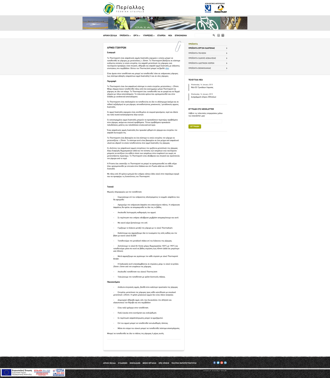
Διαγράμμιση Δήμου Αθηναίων (203, 97)
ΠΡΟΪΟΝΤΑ (124, 36)
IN (224, 362)
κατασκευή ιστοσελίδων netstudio (215, 371)
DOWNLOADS (135, 363)
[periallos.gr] (123, 14)
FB (214, 362)
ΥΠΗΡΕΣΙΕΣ (148, 36)
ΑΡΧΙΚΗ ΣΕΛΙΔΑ (109, 363)
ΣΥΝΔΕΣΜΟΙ (122, 363)
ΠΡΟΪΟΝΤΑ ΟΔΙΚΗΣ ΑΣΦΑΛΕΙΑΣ (202, 58)
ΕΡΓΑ (136, 36)
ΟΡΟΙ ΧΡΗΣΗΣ (164, 363)
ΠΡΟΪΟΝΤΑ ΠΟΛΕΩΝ (197, 53)
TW (218, 362)
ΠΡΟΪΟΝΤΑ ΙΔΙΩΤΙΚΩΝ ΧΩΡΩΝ (201, 63)
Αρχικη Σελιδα (110, 35)
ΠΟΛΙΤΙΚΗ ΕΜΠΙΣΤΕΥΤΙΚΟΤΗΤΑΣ (183, 363)
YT (221, 362)
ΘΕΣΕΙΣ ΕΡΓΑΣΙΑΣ (149, 363)
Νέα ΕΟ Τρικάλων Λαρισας (202, 87)
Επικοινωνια (181, 35)
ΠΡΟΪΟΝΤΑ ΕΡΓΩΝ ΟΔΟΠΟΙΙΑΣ (201, 48)
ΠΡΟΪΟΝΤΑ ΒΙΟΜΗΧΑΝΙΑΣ (199, 68)
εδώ (167, 68)
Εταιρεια (161, 35)
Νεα (170, 35)
